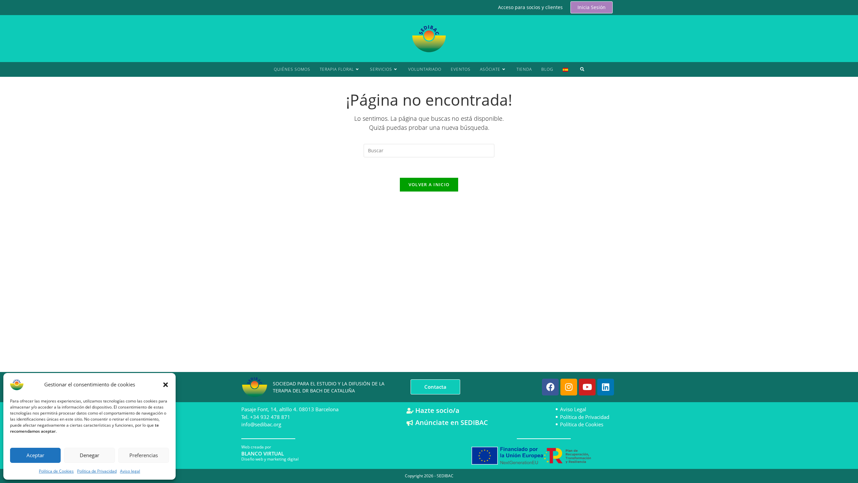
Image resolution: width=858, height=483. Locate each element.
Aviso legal (130, 471)
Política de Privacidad (97, 471)
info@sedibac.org (261, 424)
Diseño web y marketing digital (270, 459)
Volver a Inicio (429, 184)
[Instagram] (568, 387)
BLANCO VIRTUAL (262, 453)
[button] (165, 384)
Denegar (89, 455)
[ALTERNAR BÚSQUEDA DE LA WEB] (582, 69)
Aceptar (35, 455)
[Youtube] (587, 387)
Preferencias (143, 455)
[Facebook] (550, 387)
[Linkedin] (605, 387)
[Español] (565, 69)
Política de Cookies (56, 471)
